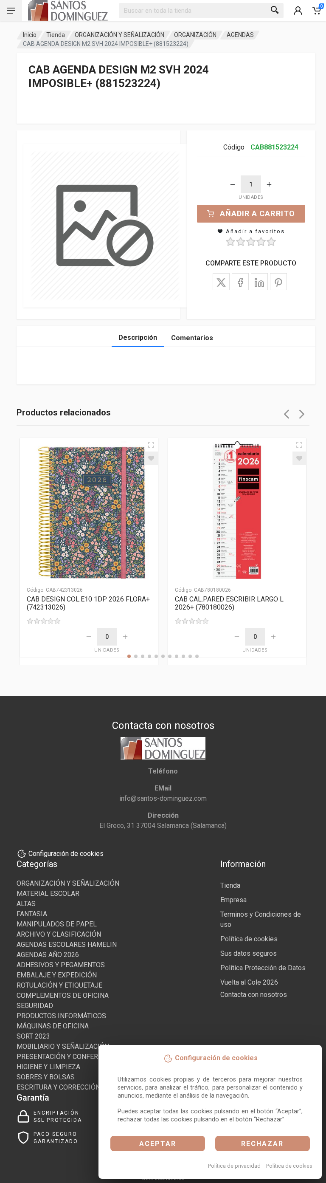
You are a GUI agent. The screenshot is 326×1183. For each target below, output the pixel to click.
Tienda (55, 34)
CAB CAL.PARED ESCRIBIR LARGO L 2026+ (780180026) (229, 603)
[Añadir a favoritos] (151, 458)
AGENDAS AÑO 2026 (48, 955)
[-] (233, 184)
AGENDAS (240, 34)
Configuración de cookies (66, 854)
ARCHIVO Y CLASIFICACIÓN (59, 934)
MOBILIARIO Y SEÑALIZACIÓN (63, 1046)
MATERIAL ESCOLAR (48, 893)
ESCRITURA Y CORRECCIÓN (58, 1087)
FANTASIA (32, 914)
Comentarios (192, 338)
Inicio (30, 34)
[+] (269, 184)
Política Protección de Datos (263, 968)
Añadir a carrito (257, 213)
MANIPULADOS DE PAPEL (57, 924)
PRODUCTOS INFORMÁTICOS (61, 1016)
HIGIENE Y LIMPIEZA (48, 1067)
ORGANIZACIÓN (195, 34)
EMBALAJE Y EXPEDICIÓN (57, 975)
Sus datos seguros (248, 953)
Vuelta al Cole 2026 (249, 982)
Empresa (233, 900)
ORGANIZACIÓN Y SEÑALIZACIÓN (119, 34)
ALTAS (26, 904)
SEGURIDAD (35, 1006)
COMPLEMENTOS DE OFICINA (63, 995)
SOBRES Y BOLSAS (46, 1077)
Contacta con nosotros (253, 995)
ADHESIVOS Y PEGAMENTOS (61, 965)
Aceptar (157, 1144)
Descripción (137, 337)
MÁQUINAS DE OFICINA (53, 1026)
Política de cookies (289, 1166)
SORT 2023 (33, 1036)
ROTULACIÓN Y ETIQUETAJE (59, 985)
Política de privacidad (234, 1166)
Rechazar (262, 1144)
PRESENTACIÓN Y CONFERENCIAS (69, 1057)
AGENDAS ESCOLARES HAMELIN (67, 944)
